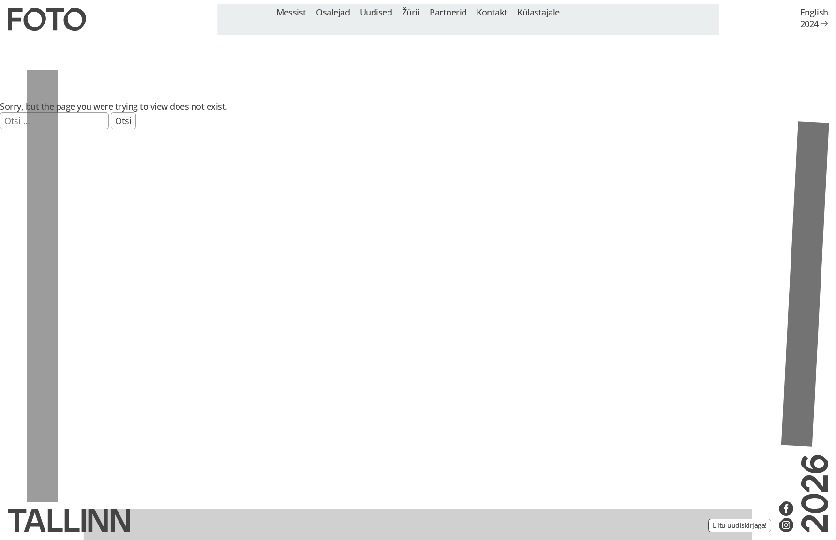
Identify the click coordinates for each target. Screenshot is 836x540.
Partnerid (448, 12)
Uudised (376, 12)
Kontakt (492, 12)
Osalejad (333, 12)
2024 (809, 23)
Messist (291, 12)
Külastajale (538, 12)
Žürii (411, 12)
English (814, 12)
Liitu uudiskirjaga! (740, 525)
